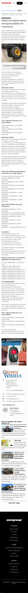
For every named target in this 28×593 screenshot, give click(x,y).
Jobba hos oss (14, 569)
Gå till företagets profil (12, 399)
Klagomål (14, 553)
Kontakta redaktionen (14, 563)
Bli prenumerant (14, 529)
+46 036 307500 (10, 396)
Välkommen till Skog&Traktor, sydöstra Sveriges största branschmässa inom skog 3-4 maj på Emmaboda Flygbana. (14, 459)
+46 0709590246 (15, 411)
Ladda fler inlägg (14, 503)
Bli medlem (14, 531)
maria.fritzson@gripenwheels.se (15, 394)
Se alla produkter (14, 540)
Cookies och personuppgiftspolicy (14, 547)
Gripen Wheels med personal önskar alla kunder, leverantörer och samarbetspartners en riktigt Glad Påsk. (13, 445)
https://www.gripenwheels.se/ (15, 401)
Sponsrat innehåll (14, 556)
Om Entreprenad (14, 572)
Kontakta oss (14, 566)
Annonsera (14, 534)
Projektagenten (14, 537)
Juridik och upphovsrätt (14, 550)
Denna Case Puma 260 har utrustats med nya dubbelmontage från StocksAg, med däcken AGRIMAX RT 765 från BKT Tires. (13, 432)
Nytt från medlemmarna (8, 10)
